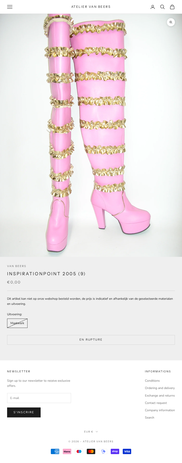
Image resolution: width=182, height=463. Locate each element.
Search (149, 417)
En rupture (91, 340)
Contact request (156, 403)
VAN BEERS (16, 266)
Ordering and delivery (160, 388)
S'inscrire (24, 412)
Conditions (152, 381)
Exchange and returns (160, 395)
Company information (160, 410)
